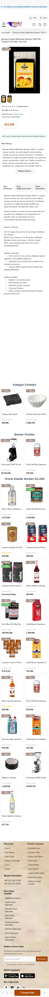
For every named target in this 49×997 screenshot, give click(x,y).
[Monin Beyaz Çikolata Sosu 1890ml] (12, 494)
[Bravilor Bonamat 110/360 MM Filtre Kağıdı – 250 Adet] (36, 400)
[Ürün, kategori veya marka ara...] (39, 25)
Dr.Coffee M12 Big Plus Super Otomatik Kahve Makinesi (13, 624)
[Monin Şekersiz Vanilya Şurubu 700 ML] (12, 801)
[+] (11, 993)
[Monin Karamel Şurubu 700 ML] (12, 686)
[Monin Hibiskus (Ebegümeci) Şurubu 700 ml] (36, 571)
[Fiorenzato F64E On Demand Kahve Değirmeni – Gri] (36, 763)
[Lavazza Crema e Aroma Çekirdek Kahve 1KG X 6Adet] (12, 648)
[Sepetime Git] (45, 25)
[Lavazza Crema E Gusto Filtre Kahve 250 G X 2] (36, 533)
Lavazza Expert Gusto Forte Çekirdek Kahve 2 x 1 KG (13, 586)
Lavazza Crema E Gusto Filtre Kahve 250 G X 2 (37, 547)
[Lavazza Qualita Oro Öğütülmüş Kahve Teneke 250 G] (12, 533)
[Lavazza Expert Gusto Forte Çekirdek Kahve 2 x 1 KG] (12, 571)
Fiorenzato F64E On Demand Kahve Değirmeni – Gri (37, 778)
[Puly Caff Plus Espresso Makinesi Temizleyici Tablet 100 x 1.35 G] (37, 450)
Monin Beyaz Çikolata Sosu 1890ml (13, 509)
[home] (5, 32)
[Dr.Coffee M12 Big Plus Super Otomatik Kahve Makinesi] (12, 610)
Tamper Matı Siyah (9, 414)
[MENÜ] (4, 25)
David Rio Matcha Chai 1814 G (37, 509)
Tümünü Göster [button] (24, 171)
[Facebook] (6, 987)
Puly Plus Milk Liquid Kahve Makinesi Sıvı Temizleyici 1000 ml (13, 739)
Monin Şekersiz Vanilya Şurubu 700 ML (13, 816)
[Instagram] (12, 987)
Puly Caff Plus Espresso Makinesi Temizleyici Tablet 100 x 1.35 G (37, 464)
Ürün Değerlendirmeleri (24, 188)
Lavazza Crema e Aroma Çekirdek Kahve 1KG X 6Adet (13, 662)
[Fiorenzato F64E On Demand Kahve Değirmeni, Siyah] (12, 450)
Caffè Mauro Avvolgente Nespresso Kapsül (37, 739)
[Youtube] (18, 987)
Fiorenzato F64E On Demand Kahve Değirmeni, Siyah (12, 464)
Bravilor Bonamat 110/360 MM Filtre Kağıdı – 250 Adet (37, 414)
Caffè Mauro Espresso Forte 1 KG (37, 624)
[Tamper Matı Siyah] (12, 400)
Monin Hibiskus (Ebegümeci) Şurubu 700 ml (37, 586)
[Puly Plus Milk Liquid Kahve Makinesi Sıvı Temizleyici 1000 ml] (12, 725)
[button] (27, 993)
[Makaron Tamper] (12, 763)
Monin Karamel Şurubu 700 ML (13, 701)
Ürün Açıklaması (7, 188)
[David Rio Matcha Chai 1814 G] (36, 494)
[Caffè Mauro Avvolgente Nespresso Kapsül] (36, 725)
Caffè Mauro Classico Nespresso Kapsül (37, 662)
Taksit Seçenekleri (40, 188)
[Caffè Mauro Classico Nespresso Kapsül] (36, 648)
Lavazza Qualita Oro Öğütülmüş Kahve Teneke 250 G (13, 547)
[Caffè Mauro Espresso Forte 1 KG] (36, 610)
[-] (3, 993)
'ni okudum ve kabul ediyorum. (21, 964)
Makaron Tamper (9, 778)
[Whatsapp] (24, 987)
